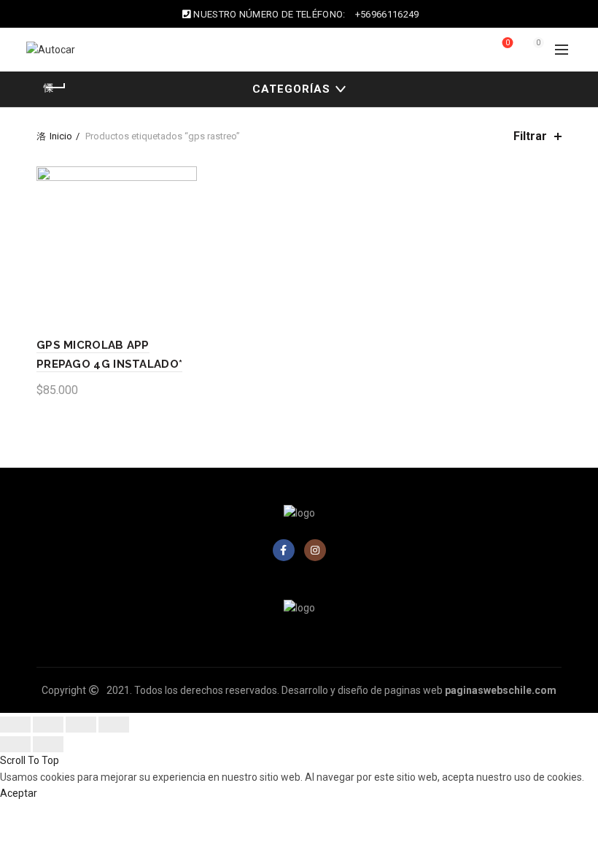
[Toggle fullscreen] (81, 725)
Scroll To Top (29, 760)
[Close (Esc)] (15, 725)
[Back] (54, 87)
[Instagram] (315, 550)
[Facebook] (284, 550)
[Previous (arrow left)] (15, 744)
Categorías (291, 89)
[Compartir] (48, 725)
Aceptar (18, 793)
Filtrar (530, 136)
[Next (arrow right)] (48, 744)
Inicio (61, 136)
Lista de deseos (507, 43)
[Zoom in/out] (113, 725)
